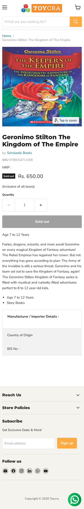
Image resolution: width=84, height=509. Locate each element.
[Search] (76, 22)
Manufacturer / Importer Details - (33, 316)
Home (6, 36)
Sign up (67, 443)
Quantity (8, 195)
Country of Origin (20, 335)
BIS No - (13, 349)
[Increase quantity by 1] (40, 205)
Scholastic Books (19, 153)
